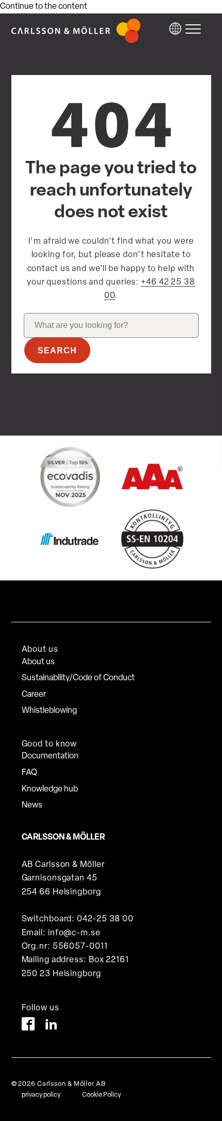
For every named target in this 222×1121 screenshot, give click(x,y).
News (32, 805)
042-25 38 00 (105, 919)
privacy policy (41, 1095)
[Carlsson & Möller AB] (75, 41)
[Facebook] (28, 1026)
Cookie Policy (101, 1095)
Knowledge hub (50, 789)
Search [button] (57, 350)
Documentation (50, 756)
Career (34, 695)
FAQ (29, 773)
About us (38, 662)
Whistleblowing (49, 711)
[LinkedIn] (51, 1026)
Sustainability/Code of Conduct (78, 678)
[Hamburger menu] (195, 29)
